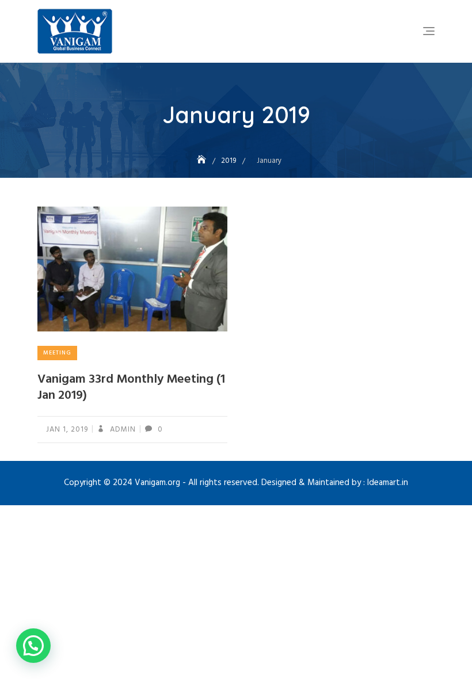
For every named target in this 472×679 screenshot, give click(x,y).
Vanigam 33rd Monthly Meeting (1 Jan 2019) (131, 387)
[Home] (202, 160)
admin (122, 430)
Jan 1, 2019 (67, 430)
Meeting (57, 352)
